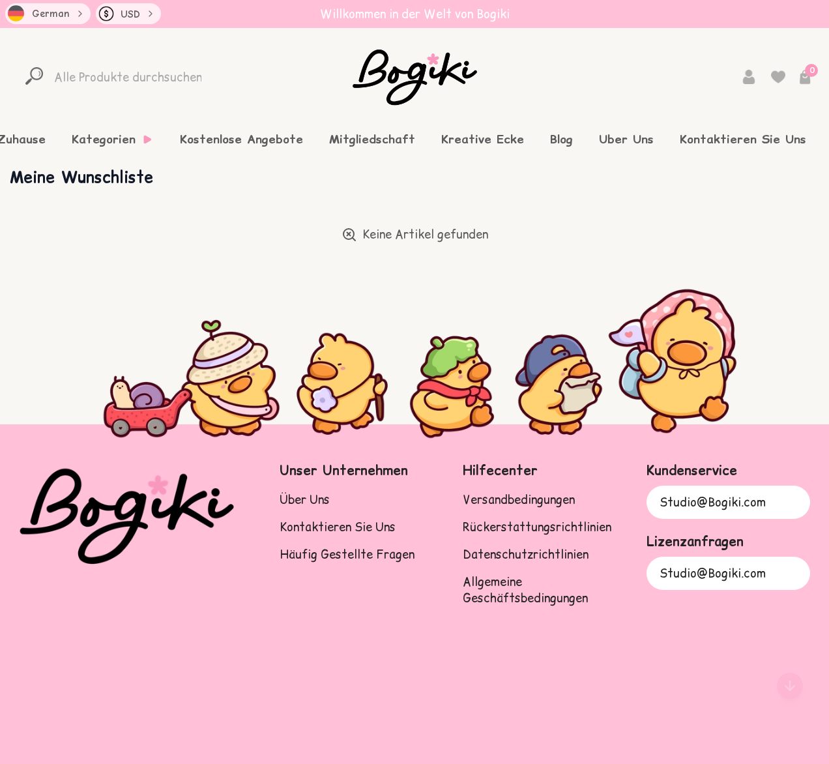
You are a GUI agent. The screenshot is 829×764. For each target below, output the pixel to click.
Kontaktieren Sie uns (338, 527)
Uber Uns (626, 139)
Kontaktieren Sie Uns (743, 139)
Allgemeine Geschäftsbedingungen (525, 590)
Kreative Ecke (482, 139)
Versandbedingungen (519, 500)
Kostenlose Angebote (241, 139)
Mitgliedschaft (372, 139)
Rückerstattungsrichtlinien (537, 527)
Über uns (305, 500)
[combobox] (48, 13)
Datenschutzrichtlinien (526, 554)
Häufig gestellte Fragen (347, 554)
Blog (561, 139)
